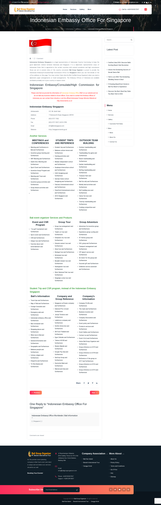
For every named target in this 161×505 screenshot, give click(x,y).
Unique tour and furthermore (40, 241)
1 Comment (39, 58)
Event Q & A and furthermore (88, 338)
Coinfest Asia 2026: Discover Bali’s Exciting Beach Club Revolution (119, 64)
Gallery (82, 9)
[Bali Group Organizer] (24, 9)
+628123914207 (68, 478)
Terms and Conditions (118, 466)
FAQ (112, 473)
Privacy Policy (115, 462)
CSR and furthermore (37, 238)
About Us (113, 137)
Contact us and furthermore (88, 335)
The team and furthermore (87, 309)
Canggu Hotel (87, 466)
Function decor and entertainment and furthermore (37, 246)
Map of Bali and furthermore (40, 303)
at (32, 417)
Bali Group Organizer (43, 2)
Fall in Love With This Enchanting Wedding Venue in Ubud (119, 78)
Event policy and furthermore (88, 323)
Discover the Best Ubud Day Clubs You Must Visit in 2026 (119, 92)
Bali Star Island (88, 459)
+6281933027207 (68, 476)
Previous (37, 392)
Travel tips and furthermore (40, 300)
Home (65, 9)
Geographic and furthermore (40, 346)
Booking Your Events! (35, 473)
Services (73, 9)
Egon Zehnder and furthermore (65, 337)
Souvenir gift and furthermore (88, 263)
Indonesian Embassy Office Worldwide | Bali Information (55, 415)
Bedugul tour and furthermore (64, 252)
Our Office (114, 469)
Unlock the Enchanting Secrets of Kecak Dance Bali (119, 71)
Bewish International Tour (91, 462)
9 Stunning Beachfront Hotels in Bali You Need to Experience (118, 85)
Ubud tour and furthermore (63, 249)
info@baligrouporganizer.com (129, 2)
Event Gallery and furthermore (89, 332)
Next (93, 392)
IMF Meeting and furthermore (40, 159)
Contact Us (113, 142)
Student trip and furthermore (64, 147)
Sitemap (113, 477)
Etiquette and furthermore (39, 361)
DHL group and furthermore (88, 243)
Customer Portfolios (116, 124)
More (89, 9)
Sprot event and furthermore (40, 235)
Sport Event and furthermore (40, 167)
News (111, 133)
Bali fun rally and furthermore (88, 181)
